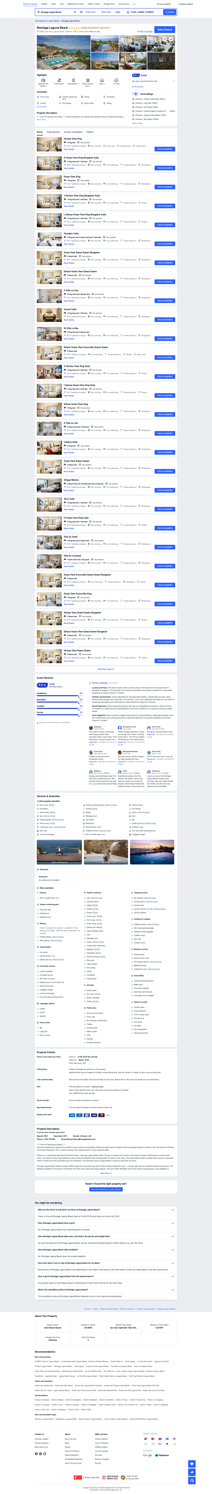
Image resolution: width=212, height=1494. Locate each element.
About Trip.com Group (73, 1463)
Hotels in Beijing (57, 1400)
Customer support (41, 1439)
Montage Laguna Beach (52, 27)
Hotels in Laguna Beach (146, 1309)
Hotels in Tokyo (122, 1400)
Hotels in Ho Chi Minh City (128, 1405)
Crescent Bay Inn (116, 1361)
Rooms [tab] (40, 132)
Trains (53, 4)
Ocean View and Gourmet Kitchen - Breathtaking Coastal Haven (59, 1371)
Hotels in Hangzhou (58, 1410)
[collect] (192, 1464)
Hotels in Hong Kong (137, 1400)
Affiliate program (101, 1447)
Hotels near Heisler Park (44, 1386)
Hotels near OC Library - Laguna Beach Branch (52, 1390)
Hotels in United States (109, 1309)
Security (98, 1463)
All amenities (41, 107)
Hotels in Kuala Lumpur (107, 1405)
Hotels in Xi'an (73, 1410)
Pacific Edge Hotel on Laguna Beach (113, 1376)
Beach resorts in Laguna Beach (90, 1419)
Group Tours (124, 4)
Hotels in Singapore (160, 1405)
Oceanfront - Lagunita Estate (46, 1376)
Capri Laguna (79, 1366)
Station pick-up (138, 823)
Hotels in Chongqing (155, 1400)
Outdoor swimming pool (95, 805)
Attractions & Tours (75, 4)
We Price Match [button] (146, 31)
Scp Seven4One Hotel (93, 1371)
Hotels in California (127, 1309)
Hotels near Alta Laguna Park (130, 1390)
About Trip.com (70, 1439)
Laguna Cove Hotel (161, 1361)
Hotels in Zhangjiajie (88, 1405)
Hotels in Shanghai (42, 1400)
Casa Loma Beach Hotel (143, 1366)
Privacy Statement (72, 1455)
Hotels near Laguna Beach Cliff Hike (145, 1386)
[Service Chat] (192, 1480)
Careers (67, 1447)
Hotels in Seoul (57, 1405)
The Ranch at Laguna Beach (121, 1366)
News (67, 1443)
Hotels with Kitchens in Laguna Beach (144, 1419)
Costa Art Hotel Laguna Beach (97, 1366)
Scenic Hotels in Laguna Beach (116, 1419)
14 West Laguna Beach (43, 1366)
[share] (192, 1472)
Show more (41, 120)
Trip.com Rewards (101, 1443)
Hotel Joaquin (130, 1361)
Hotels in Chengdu (72, 1405)
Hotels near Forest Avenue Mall (84, 1390)
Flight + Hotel (94, 4)
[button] (134, 4)
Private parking (45, 820)
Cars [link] (62, 4)
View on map (137, 123)
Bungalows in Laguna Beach (66, 1419)
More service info (41, 1447)
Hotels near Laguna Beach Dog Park (88, 1386)
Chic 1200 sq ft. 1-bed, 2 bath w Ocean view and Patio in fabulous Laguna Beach (134, 1371)
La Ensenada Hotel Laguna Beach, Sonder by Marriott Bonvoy (84, 1361)
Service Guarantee (42, 1443)
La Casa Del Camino (144, 1361)
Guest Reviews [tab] (53, 132)
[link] (164, 4)
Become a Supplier (102, 1459)
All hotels (98, 1455)
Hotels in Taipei (145, 1405)
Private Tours (109, 4)
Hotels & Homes (30, 4)
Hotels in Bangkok (90, 1400)
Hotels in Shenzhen (106, 1400)
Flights (44, 4)
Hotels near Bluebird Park (107, 1390)
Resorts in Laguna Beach (44, 1419)
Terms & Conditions (72, 1451)
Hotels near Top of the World (154, 1390)
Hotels (95, 1309)
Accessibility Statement (73, 1459)
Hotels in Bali (86, 1410)
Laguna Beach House (67, 1376)
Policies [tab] (89, 132)
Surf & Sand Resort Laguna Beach (141, 1376)
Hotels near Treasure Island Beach (117, 1386)
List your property (101, 1451)
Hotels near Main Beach (64, 1386)
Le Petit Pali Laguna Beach (87, 1376)
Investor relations (101, 1439)
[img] (64, 52)
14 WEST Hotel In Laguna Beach (47, 1361)
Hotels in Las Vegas (42, 1405)
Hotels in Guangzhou (73, 1400)
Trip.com (87, 1309)
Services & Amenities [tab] (73, 132)
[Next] (174, 851)
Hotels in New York (42, 1410)
